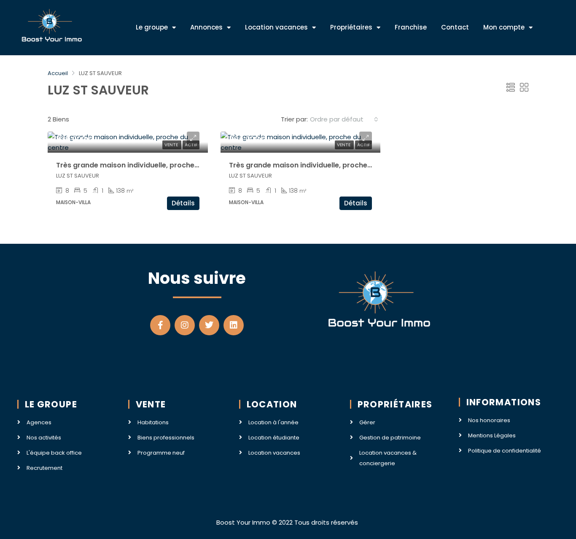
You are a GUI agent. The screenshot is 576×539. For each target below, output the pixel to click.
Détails (183, 203)
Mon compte (504, 27)
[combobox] (344, 119)
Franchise (411, 27)
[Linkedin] (233, 325)
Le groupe (152, 27)
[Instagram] (185, 325)
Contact (455, 27)
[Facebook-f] (160, 325)
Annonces (206, 27)
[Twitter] (209, 325)
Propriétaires (351, 27)
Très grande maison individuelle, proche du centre (142, 165)
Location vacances (276, 27)
